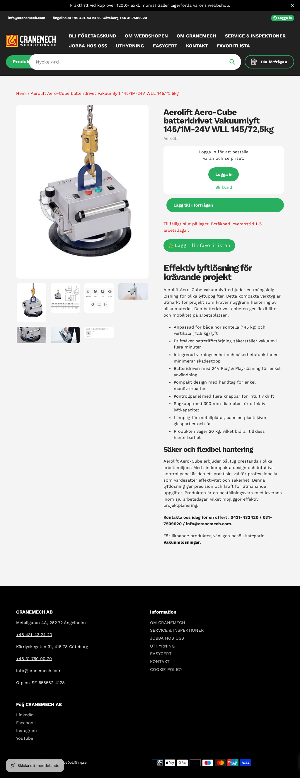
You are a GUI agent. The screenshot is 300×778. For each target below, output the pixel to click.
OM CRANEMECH (167, 622)
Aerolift (170, 138)
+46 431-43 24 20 (34, 634)
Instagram (26, 730)
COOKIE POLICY (166, 669)
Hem (21, 93)
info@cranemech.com (26, 18)
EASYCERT (161, 653)
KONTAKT (160, 661)
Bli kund (223, 187)
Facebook (26, 722)
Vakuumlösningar (181, 542)
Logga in (224, 174)
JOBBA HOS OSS (167, 638)
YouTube (24, 738)
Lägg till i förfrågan (193, 205)
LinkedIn (25, 714)
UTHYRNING (162, 646)
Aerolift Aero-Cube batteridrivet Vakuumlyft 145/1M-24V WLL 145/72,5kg (105, 93)
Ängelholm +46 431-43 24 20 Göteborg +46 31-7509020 (100, 18)
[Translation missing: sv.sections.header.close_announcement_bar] (293, 5)
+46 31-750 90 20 (34, 658)
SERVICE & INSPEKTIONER (177, 630)
